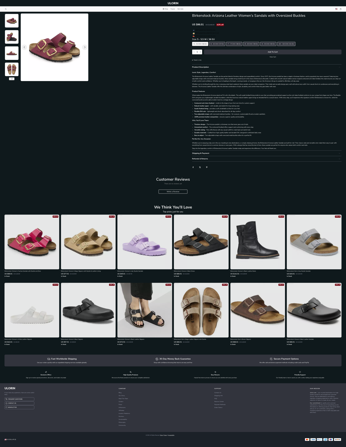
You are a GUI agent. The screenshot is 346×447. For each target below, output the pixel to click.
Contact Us (217, 392)
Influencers (122, 407)
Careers (121, 401)
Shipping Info (218, 395)
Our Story (122, 395)
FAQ (215, 398)
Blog (120, 392)
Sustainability (123, 419)
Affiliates (121, 410)
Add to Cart (273, 52)
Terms (161, 435)
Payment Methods (220, 404)
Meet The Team (123, 398)
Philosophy (122, 422)
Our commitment (315, 403)
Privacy (165, 435)
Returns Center (219, 401)
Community (122, 425)
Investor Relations (124, 413)
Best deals (180, 9)
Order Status (218, 407)
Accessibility (171, 435)
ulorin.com (313, 392)
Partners (121, 416)
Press (120, 404)
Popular (173, 9)
